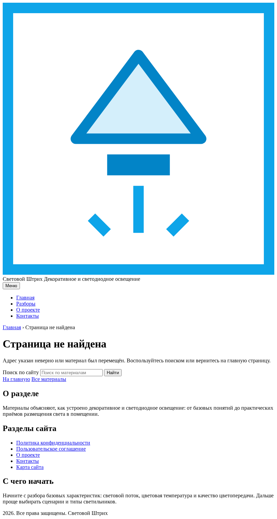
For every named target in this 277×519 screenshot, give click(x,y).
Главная (25, 297)
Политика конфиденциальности (53, 443)
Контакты (27, 316)
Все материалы (48, 379)
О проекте (28, 310)
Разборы (25, 304)
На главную (16, 379)
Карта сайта (30, 467)
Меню (11, 285)
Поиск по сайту (21, 372)
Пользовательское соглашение (51, 449)
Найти (113, 372)
